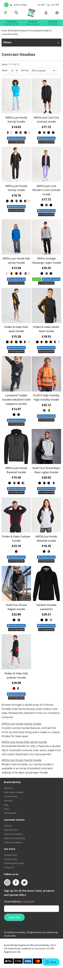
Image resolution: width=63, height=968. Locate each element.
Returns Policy (11, 829)
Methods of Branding (14, 838)
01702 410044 (53, 24)
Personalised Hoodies (39, 30)
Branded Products (18, 30)
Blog (6, 804)
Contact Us (9, 867)
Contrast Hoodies (10, 34)
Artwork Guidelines (13, 842)
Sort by (24, 70)
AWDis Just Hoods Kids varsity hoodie (24, 742)
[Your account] (46, 12)
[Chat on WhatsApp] (6, 5)
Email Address (19, 901)
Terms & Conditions (13, 834)
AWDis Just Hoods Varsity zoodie (21, 724)
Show (4, 70)
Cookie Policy (10, 855)
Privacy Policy (10, 859)
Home (4, 30)
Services (8, 800)
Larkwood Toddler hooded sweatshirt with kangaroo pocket (16, 399)
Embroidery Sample (13, 792)
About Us (8, 788)
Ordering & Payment (14, 863)
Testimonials (10, 813)
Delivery (8, 825)
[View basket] (57, 12)
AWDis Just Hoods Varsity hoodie (22, 760)
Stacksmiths (10, 935)
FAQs (6, 808)
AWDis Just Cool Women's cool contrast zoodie (46, 190)
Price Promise (10, 796)
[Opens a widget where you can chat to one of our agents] (51, 962)
